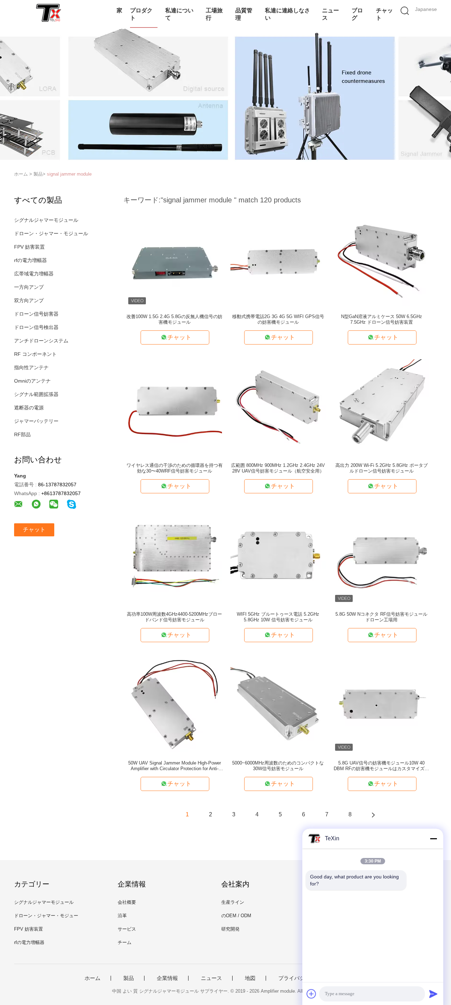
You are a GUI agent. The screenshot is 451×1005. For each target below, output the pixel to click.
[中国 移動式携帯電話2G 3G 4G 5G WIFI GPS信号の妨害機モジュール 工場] (278, 257)
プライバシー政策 (299, 978)
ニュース (330, 14)
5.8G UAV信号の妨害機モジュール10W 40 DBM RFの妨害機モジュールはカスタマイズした (381, 766)
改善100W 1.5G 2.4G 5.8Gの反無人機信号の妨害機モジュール (174, 319)
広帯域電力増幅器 (34, 273)
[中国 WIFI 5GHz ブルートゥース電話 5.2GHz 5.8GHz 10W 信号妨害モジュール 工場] (278, 555)
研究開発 (230, 929)
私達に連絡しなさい (287, 14)
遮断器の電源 (29, 407)
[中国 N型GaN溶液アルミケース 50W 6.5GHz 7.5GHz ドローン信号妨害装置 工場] (381, 257)
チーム (124, 942)
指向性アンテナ (31, 367)
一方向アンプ (29, 287)
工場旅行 (214, 14)
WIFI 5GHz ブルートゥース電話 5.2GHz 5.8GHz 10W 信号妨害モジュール (278, 616)
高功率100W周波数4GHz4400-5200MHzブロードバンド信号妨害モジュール (174, 616)
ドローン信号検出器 (36, 327)
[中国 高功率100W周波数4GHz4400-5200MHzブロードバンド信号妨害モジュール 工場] (174, 555)
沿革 (122, 915)
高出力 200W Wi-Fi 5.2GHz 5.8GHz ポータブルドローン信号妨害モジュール (381, 468)
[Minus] (433, 838)
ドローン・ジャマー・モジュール (51, 233)
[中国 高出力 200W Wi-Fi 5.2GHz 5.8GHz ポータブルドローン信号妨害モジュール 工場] (381, 406)
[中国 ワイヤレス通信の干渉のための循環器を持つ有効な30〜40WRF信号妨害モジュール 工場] (174, 406)
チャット (384, 14)
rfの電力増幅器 (30, 260)
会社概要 (127, 902)
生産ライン (232, 902)
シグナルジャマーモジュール (46, 220)
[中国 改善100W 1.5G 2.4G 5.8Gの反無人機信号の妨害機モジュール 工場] (174, 257)
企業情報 (167, 978)
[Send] (433, 993)
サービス (127, 929)
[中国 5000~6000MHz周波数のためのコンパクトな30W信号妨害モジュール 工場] (278, 704)
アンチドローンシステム (41, 340)
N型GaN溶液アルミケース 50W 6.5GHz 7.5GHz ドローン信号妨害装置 (381, 319)
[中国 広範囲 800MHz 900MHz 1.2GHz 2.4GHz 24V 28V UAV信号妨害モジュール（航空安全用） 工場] (278, 406)
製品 (128, 978)
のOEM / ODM (236, 915)
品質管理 (243, 14)
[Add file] (311, 993)
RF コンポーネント (35, 354)
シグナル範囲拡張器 (36, 394)
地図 (250, 978)
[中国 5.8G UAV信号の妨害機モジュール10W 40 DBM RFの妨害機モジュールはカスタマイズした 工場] (381, 704)
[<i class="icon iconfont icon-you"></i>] (373, 814)
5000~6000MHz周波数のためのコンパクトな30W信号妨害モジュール (278, 765)
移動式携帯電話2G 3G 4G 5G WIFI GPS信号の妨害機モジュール (278, 319)
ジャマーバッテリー (36, 421)
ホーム (92, 978)
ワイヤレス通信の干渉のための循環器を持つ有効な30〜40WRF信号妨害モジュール (174, 468)
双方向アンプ (29, 300)
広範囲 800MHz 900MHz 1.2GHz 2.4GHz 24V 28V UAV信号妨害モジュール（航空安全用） (278, 468)
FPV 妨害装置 (29, 247)
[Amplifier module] (48, 12)
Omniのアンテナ (32, 381)
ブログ (357, 14)
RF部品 (22, 434)
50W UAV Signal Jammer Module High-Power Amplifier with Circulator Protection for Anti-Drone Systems (174, 766)
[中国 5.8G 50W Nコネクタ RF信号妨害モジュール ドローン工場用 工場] (381, 555)
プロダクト (141, 14)
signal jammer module (69, 174)
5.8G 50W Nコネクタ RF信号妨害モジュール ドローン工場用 (381, 616)
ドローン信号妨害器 (36, 314)
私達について (179, 14)
